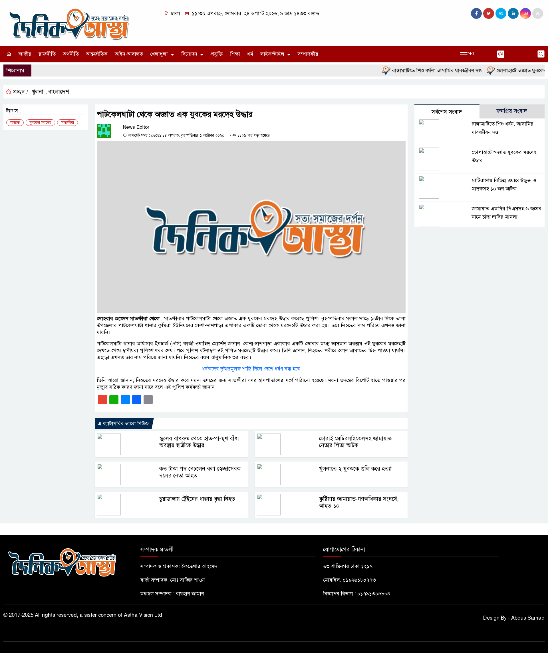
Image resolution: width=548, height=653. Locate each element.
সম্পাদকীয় (308, 54)
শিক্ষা (235, 54)
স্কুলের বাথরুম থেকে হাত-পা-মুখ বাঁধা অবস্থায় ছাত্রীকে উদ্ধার (199, 442)
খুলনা (37, 91)
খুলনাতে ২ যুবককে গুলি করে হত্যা (355, 468)
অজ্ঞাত (15, 122)
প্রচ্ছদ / (19, 91)
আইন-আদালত (129, 54)
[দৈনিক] (68, 23)
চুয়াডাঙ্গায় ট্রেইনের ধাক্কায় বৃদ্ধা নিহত (197, 499)
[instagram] (500, 13)
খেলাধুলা (159, 54)
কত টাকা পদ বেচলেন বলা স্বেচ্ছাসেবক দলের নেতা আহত (200, 472)
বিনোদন (189, 54)
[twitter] (488, 13)
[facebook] (476, 13)
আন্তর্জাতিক (97, 54)
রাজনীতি (47, 54)
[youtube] (525, 13)
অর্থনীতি (71, 54)
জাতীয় (25, 54)
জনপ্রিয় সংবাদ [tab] (512, 111)
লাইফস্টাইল (272, 54)
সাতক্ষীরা (67, 122)
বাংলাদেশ (58, 91)
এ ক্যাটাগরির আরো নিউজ (123, 423)
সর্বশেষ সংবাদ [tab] (447, 112)
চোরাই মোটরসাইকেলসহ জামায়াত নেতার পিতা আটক (355, 442)
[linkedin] (513, 13)
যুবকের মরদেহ (40, 122)
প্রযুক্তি (217, 54)
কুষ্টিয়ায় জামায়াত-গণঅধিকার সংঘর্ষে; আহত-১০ (358, 502)
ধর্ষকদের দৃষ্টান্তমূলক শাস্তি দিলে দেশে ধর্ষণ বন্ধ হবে (251, 369)
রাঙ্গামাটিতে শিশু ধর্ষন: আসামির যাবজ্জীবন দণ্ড (425, 70)
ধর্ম (250, 54)
